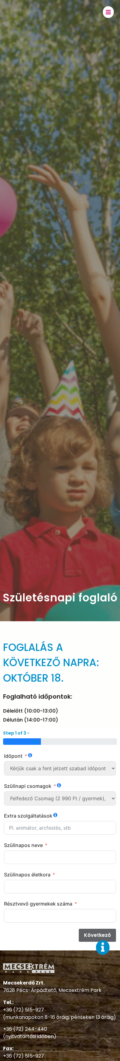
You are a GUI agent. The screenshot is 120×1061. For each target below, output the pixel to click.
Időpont (13, 756)
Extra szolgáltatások (28, 816)
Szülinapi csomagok (27, 786)
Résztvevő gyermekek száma (38, 904)
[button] (108, 12)
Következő (97, 935)
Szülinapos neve (23, 845)
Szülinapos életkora (27, 874)
